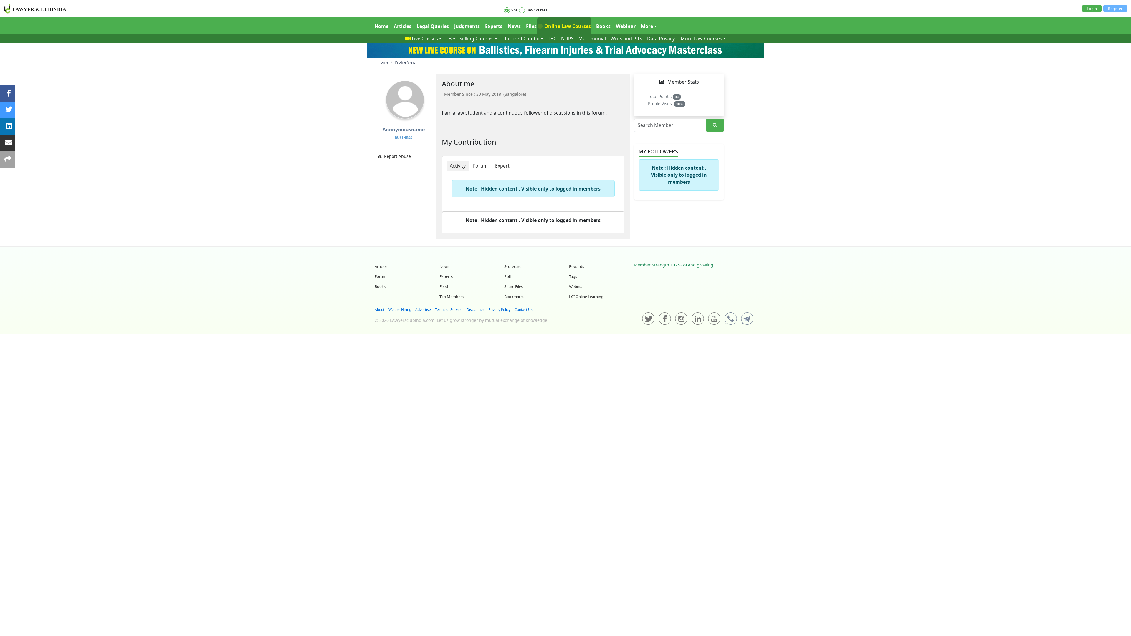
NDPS (567, 38)
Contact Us (524, 309)
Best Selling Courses (471, 38)
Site (514, 10)
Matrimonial (592, 38)
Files (531, 26)
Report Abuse (397, 156)
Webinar (626, 26)
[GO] (715, 125)
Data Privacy (661, 38)
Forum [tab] (480, 166)
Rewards (576, 266)
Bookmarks (514, 296)
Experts (493, 26)
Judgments (467, 26)
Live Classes (425, 38)
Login (1092, 8)
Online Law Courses (567, 26)
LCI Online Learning (586, 296)
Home (381, 26)
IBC (552, 38)
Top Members (451, 296)
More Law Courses (701, 38)
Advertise (423, 309)
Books (603, 26)
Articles (402, 26)
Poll (507, 276)
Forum (380, 276)
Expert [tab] (502, 166)
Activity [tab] (458, 166)
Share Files (513, 286)
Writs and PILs (626, 38)
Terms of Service (448, 309)
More (647, 26)
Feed (443, 286)
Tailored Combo (522, 38)
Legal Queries (433, 26)
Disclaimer (475, 309)
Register (1115, 8)
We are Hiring (399, 309)
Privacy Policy (499, 309)
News (514, 26)
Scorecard (513, 266)
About (379, 309)
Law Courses (536, 10)
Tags (573, 276)
